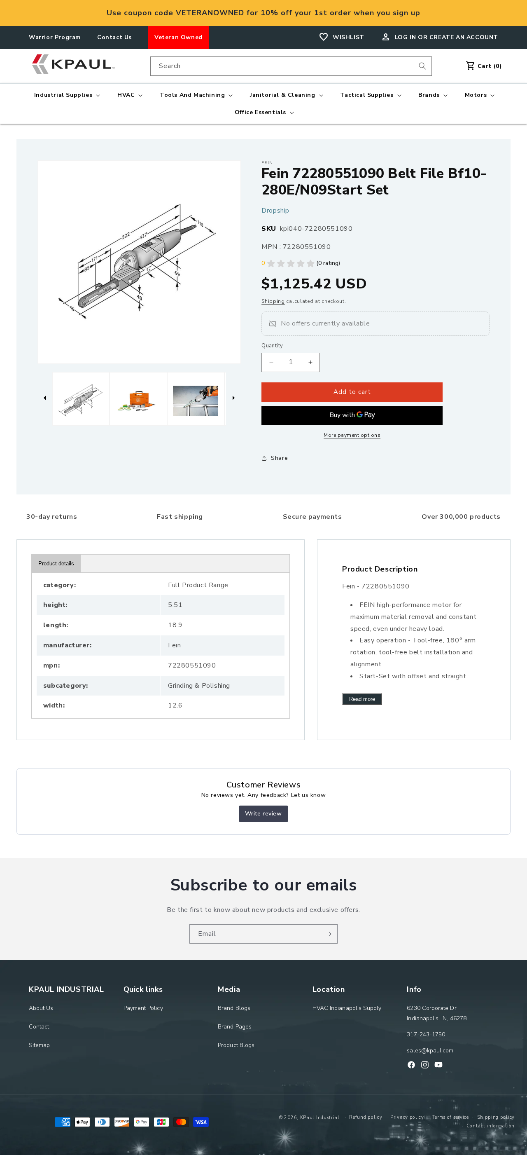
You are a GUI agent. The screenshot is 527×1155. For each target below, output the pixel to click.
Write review (263, 814)
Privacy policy (407, 1117)
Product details (56, 563)
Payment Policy (143, 1008)
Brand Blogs (234, 1008)
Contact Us (114, 37)
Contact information (490, 1126)
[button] (66, 95)
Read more (362, 699)
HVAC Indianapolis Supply (347, 1008)
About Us (41, 1008)
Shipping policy (496, 1117)
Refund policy (365, 1117)
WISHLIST (348, 37)
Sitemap (39, 1045)
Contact (39, 1027)
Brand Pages (235, 1027)
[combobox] (291, 66)
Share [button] (279, 458)
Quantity (272, 345)
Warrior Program (55, 37)
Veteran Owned (178, 37)
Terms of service (450, 1117)
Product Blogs (236, 1045)
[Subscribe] (328, 934)
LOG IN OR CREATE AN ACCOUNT (446, 37)
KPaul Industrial (320, 1118)
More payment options (352, 435)
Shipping (273, 301)
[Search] (422, 66)
